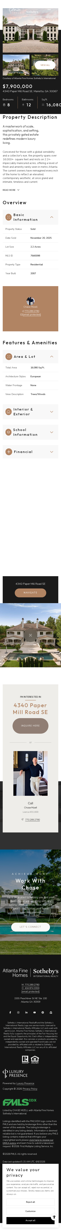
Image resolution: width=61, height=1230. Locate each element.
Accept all (30, 1220)
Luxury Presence (25, 1083)
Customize (30, 1211)
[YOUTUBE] (34, 1012)
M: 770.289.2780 (30, 984)
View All (45, 65)
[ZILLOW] (50, 1012)
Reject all (30, 1202)
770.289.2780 (32, 311)
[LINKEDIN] (26, 1012)
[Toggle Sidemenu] (49, 9)
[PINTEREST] (42, 1012)
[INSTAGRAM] (18, 1012)
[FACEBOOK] (10, 1012)
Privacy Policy (30, 1088)
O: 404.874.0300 (30, 988)
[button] (30, 927)
